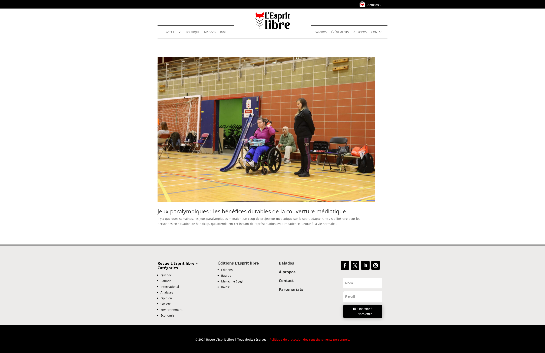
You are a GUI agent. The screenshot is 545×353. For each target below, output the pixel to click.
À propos (360, 32)
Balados (320, 32)
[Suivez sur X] (355, 265)
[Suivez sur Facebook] (345, 265)
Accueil (171, 32)
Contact (377, 32)
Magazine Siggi (215, 32)
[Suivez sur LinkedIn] (365, 265)
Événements (340, 32)
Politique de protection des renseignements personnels (309, 339)
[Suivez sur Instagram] (375, 265)
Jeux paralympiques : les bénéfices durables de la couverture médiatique (252, 211)
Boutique (192, 32)
